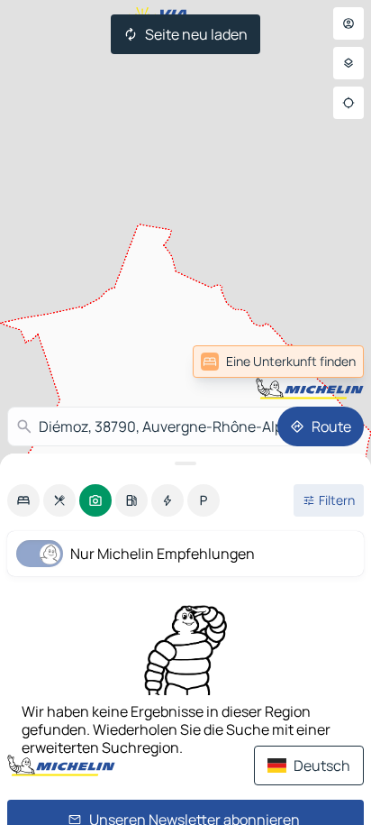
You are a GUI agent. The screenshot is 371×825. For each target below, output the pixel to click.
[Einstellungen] (348, 63)
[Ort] (348, 103)
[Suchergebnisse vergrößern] (185, 463)
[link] (324, 361)
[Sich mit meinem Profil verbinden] (348, 23)
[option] (23, 500)
